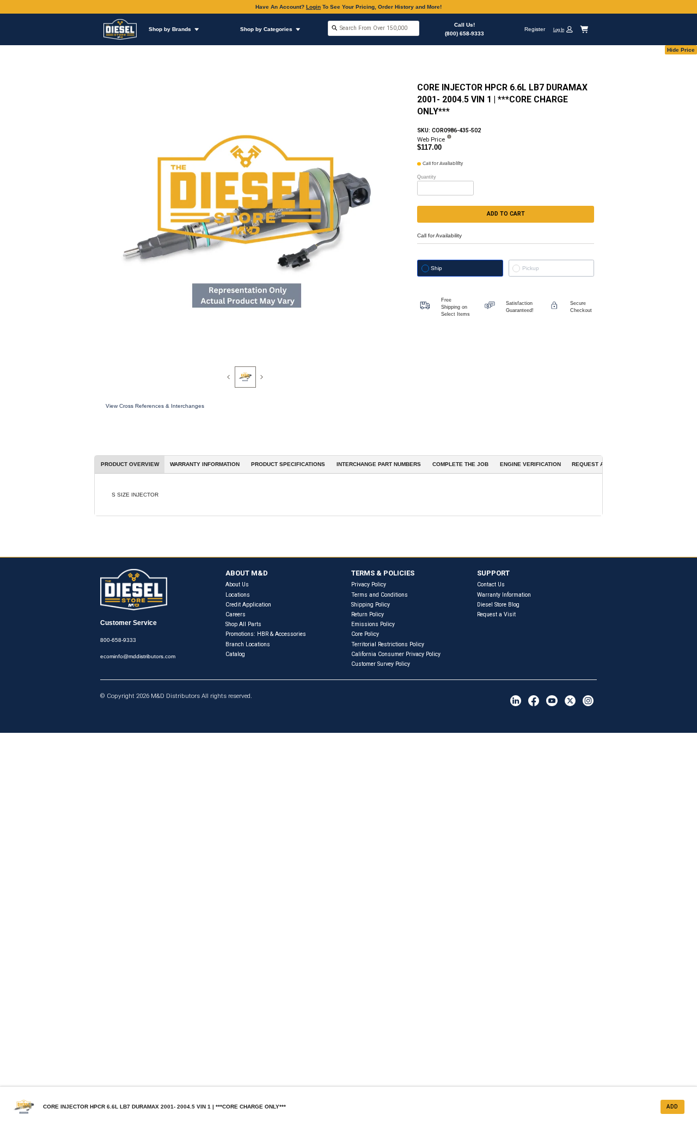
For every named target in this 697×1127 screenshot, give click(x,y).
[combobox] (373, 29)
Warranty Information (504, 594)
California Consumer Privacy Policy (396, 654)
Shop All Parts (243, 624)
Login (313, 7)
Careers (235, 614)
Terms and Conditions (379, 594)
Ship (436, 268)
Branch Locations (247, 644)
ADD (672, 1106)
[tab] (245, 377)
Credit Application (248, 604)
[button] (565, 29)
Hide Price (681, 50)
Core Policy (365, 634)
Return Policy (367, 614)
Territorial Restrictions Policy (387, 644)
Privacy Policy (368, 584)
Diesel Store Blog (498, 604)
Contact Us (491, 584)
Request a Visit (496, 614)
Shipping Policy (370, 604)
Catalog (235, 654)
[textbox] (373, 28)
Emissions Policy (373, 624)
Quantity (426, 177)
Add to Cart (506, 213)
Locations (237, 594)
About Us (237, 584)
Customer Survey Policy (380, 663)
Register (534, 29)
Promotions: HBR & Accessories (265, 634)
